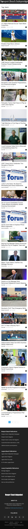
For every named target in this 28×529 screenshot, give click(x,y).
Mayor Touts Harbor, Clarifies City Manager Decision (12, 263)
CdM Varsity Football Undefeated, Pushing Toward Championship (12, 63)
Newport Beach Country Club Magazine (10, 439)
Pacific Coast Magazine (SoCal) (8, 476)
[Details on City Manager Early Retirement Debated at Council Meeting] (14, 274)
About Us (6, 522)
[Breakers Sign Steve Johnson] (14, 36)
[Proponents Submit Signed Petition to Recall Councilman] (14, 357)
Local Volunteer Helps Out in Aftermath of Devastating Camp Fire (13, 147)
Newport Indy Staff (5, 45)
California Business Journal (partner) (9, 445)
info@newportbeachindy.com (16, 508)
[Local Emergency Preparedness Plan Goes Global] (14, 401)
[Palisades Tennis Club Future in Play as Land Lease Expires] (14, 95)
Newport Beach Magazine (7, 437)
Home (2, 5)
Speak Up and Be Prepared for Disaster (13, 387)
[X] (23, 517)
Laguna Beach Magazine (6, 456)
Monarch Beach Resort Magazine (8, 473)
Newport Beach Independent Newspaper (10, 434)
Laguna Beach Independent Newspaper (10, 453)
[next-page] (18, 422)
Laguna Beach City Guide (6, 459)
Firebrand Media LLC (16, 505)
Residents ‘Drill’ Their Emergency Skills (13, 308)
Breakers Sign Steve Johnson (10, 44)
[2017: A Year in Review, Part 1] (14, 318)
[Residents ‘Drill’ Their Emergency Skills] (14, 297)
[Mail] (15, 517)
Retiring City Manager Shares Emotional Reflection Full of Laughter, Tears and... (13, 244)
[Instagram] (8, 517)
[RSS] (19, 517)
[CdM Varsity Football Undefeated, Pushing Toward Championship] (14, 54)
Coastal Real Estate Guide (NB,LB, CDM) (10, 442)
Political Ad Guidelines (13, 523)
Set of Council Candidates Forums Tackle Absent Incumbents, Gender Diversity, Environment (12, 204)
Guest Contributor (5, 187)
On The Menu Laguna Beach (7, 462)
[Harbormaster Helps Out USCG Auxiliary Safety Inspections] (14, 335)
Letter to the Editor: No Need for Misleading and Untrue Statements (12, 184)
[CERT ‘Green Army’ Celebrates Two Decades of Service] (14, 157)
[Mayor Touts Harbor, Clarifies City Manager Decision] (14, 255)
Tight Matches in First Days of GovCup (13, 123)
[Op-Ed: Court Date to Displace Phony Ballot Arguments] (14, 217)
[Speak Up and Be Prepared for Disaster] (14, 380)
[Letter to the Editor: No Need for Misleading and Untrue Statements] (14, 176)
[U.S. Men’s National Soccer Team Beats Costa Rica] (14, 16)
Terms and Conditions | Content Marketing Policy (14, 525)
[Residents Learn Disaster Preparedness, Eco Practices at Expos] (14, 75)
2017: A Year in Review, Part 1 (10, 325)
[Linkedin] (12, 517)
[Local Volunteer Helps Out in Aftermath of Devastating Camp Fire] (14, 136)
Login (21, 522)
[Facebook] (4, 517)
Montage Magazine (5, 470)
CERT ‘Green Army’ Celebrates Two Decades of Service (12, 164)
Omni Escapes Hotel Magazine (8, 479)
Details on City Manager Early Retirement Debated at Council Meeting (13, 282)
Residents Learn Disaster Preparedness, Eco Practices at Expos (14, 83)
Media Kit (11, 522)
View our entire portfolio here (7, 482)
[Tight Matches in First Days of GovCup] (14, 115)
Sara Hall (3, 106)
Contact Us (17, 522)
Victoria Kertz (4, 266)
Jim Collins (3, 27)
